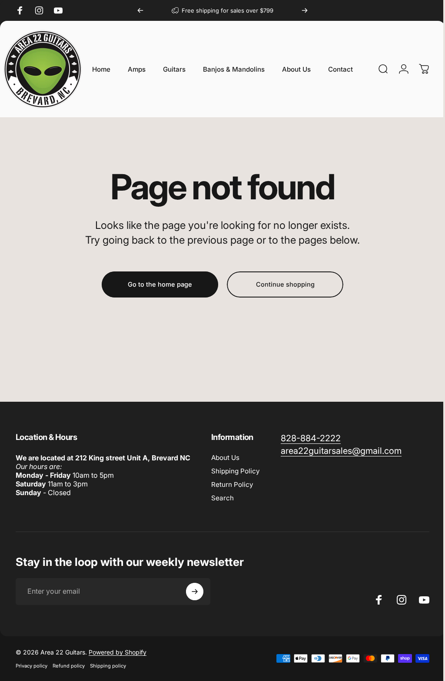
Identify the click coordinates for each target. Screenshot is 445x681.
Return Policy (232, 484)
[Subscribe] (194, 591)
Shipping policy (108, 666)
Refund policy (69, 666)
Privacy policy (31, 666)
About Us (225, 457)
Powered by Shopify (117, 652)
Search (222, 498)
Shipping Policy (235, 471)
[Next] (304, 10)
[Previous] (140, 10)
